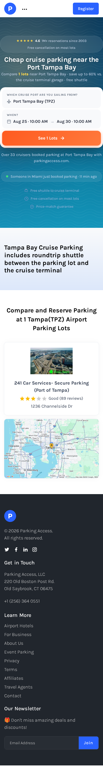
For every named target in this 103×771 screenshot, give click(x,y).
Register (86, 8)
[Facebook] (16, 549)
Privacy (11, 661)
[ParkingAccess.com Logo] (10, 9)
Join (88, 742)
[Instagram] (34, 549)
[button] (24, 8)
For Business (17, 634)
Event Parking (19, 652)
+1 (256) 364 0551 (22, 601)
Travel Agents (18, 687)
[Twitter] (7, 549)
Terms (10, 669)
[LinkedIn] (25, 549)
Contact (12, 696)
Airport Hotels (18, 626)
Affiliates (13, 678)
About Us (13, 643)
